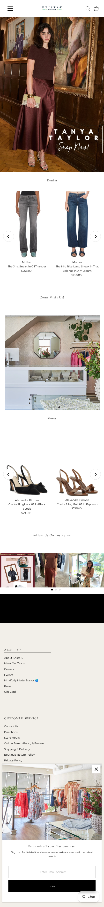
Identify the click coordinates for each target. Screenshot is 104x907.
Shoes (52, 418)
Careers (9, 669)
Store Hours (12, 737)
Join (52, 886)
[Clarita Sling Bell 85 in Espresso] (77, 462)
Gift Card (10, 691)
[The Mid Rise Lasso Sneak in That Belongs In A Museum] (77, 224)
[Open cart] (96, 8)
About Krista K (13, 658)
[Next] (95, 236)
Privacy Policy (13, 760)
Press (7, 686)
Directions (10, 732)
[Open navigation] (15, 9)
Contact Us (11, 726)
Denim (52, 180)
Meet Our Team (14, 663)
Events (8, 675)
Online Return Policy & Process (24, 743)
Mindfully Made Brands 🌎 (21, 680)
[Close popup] (96, 769)
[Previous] (8, 236)
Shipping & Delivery (17, 749)
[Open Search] (88, 8)
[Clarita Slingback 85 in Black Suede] (27, 462)
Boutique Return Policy (19, 754)
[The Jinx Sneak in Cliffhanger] (27, 224)
